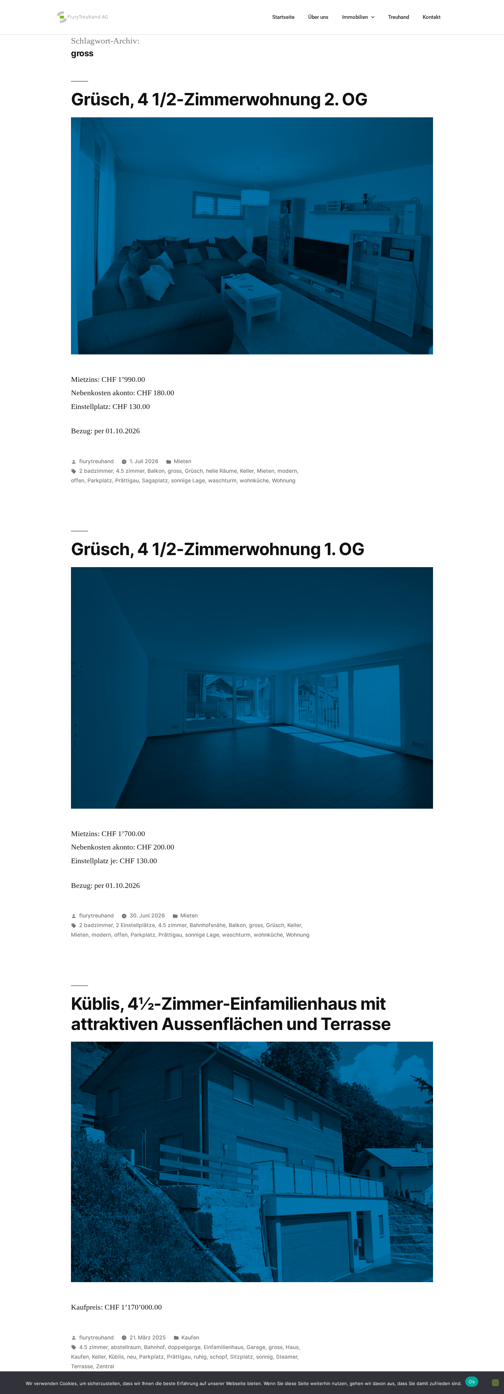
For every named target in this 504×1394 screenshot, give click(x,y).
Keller (247, 471)
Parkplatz (99, 480)
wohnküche (254, 480)
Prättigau (127, 480)
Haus (292, 1347)
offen (77, 480)
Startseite (283, 17)
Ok (472, 1381)
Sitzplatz (241, 1357)
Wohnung (284, 480)
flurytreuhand (96, 461)
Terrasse (82, 1366)
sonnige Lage (188, 480)
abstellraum (126, 1347)
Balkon (156, 471)
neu (131, 1357)
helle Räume (221, 471)
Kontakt (432, 17)
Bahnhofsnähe (208, 925)
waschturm (222, 480)
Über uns (318, 17)
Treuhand (398, 17)
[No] (495, 1382)
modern (287, 471)
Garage (256, 1347)
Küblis (116, 1357)
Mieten (182, 461)
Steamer (286, 1357)
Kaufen (190, 1337)
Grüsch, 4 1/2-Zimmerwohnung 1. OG (217, 549)
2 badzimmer (96, 471)
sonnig (264, 1357)
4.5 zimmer (130, 471)
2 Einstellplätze (135, 925)
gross (175, 471)
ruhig (200, 1357)
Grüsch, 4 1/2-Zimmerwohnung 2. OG (219, 99)
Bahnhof (154, 1347)
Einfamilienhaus (223, 1347)
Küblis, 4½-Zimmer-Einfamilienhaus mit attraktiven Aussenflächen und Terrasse (231, 1013)
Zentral (105, 1366)
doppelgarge (184, 1347)
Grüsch (194, 471)
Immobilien (355, 17)
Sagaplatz (155, 480)
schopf (218, 1357)
